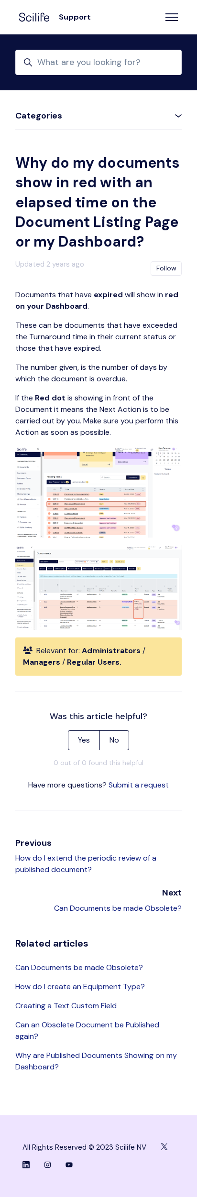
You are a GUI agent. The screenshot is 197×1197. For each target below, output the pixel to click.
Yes (84, 740)
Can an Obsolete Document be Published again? (87, 1030)
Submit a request (139, 785)
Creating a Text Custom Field (66, 1006)
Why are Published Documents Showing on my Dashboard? (96, 1061)
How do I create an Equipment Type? (80, 986)
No (114, 740)
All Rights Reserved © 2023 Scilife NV (84, 1147)
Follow (166, 268)
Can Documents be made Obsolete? (118, 908)
